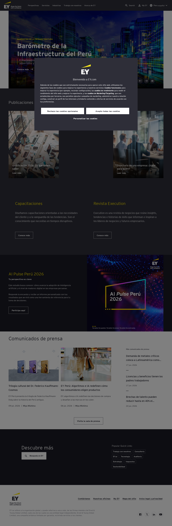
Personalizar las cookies (85, 118)
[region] (86, 94)
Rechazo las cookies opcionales (62, 111)
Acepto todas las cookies (107, 111)
